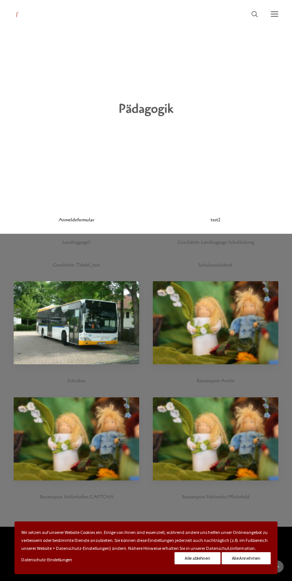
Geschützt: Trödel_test (76, 265)
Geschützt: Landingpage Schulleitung (216, 242)
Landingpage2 (76, 242)
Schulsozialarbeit (215, 265)
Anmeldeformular (76, 220)
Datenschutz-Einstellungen (46, 559)
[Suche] (251, 14)
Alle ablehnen (197, 558)
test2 (216, 220)
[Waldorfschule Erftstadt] (17, 14)
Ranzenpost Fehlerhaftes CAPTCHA (77, 497)
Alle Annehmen (246, 558)
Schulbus (76, 381)
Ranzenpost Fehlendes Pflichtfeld (215, 497)
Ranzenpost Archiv (216, 381)
